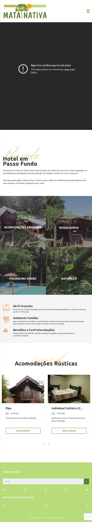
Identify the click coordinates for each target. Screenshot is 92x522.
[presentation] (43, 444)
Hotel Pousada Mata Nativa (53, 518)
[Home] (25, 11)
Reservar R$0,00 (23, 431)
